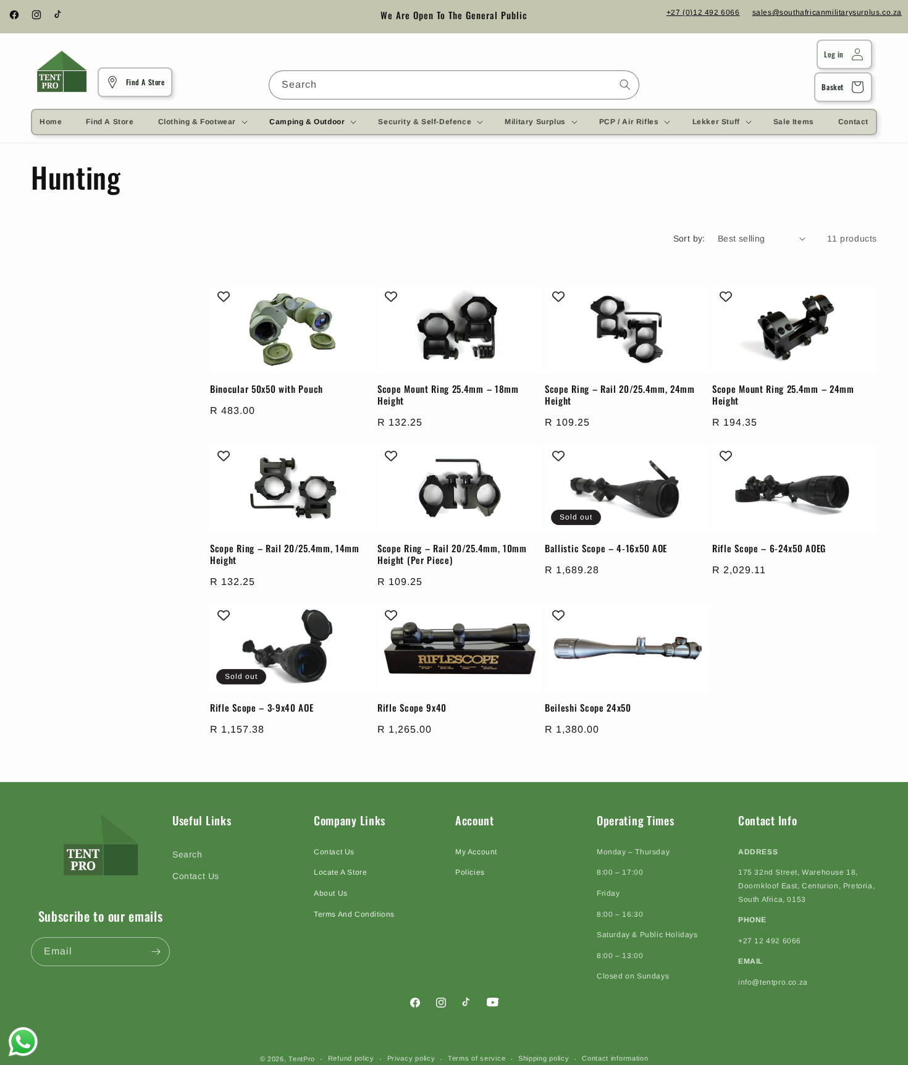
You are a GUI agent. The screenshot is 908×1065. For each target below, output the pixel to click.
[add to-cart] (356, 363)
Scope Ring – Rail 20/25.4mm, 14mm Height (284, 554)
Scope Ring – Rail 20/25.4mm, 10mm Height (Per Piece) (452, 554)
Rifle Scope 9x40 (412, 708)
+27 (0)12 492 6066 (703, 12)
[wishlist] (356, 393)
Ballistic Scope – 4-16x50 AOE (606, 548)
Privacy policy (411, 1058)
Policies (470, 872)
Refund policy (351, 1058)
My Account (476, 852)
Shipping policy (544, 1058)
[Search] (625, 84)
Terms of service (476, 1058)
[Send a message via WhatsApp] (23, 1042)
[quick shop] (356, 333)
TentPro (301, 1059)
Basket (833, 87)
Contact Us (195, 876)
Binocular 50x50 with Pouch (266, 389)
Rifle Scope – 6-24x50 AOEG (769, 548)
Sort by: (689, 238)
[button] (202, 121)
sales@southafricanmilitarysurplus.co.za (827, 12)
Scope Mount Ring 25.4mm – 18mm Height (448, 394)
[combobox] (454, 85)
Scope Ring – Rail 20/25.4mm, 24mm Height (620, 394)
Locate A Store (340, 872)
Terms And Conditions (354, 914)
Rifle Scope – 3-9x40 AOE (262, 708)
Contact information (615, 1058)
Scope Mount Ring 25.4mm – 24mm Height (783, 394)
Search (187, 854)
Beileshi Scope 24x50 (588, 708)
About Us (331, 893)
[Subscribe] (155, 951)
